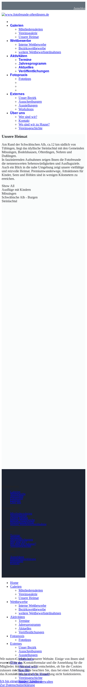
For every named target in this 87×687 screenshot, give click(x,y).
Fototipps (25, 79)
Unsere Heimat (29, 37)
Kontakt (24, 120)
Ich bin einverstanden (14, 681)
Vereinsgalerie (28, 33)
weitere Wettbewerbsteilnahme (28, 524)
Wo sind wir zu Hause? (34, 124)
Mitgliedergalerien (31, 29)
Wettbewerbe (20, 40)
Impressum (16, 561)
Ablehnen (35, 681)
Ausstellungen (28, 105)
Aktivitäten (18, 56)
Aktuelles (26, 67)
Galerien (16, 25)
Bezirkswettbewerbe (32, 48)
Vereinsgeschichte (30, 128)
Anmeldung (17, 557)
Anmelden (79, 8)
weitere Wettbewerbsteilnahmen (40, 52)
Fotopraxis (18, 75)
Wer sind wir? (28, 117)
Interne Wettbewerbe (32, 44)
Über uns (17, 113)
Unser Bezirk (27, 98)
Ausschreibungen (30, 101)
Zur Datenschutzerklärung (17, 685)
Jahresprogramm (32, 63)
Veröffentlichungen (34, 71)
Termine (25, 59)
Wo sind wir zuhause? (23, 543)
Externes (17, 94)
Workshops (26, 109)
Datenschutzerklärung (23, 559)
